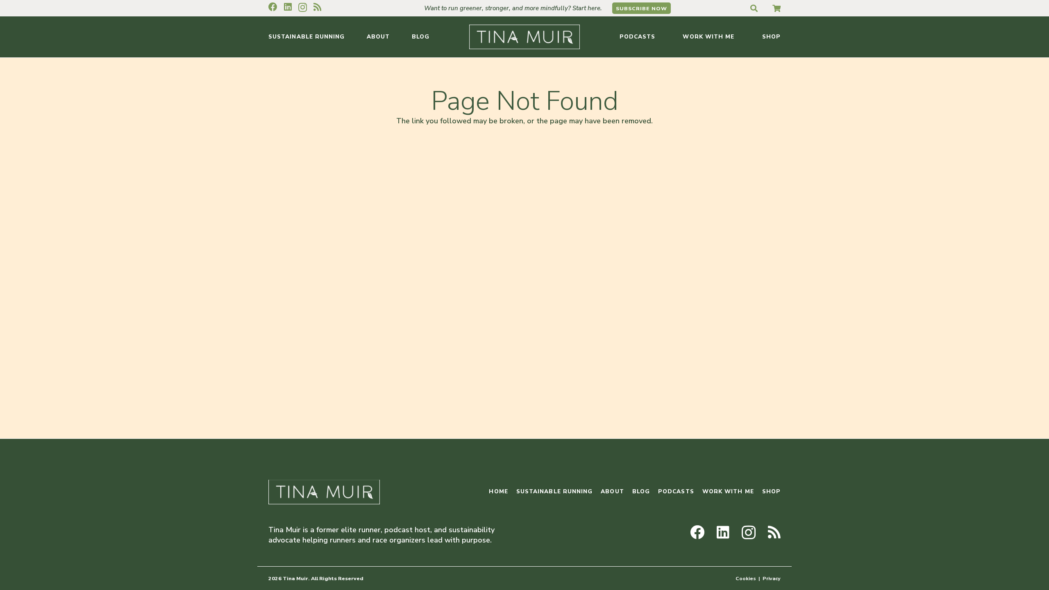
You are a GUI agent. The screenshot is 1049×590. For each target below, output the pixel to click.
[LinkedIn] (288, 6)
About (612, 491)
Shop (771, 491)
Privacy (772, 578)
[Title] (776, 8)
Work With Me (728, 491)
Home (498, 491)
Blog (641, 491)
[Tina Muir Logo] (524, 37)
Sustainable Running (554, 491)
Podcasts (676, 491)
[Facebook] (272, 6)
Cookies (746, 578)
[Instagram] (302, 7)
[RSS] (317, 6)
